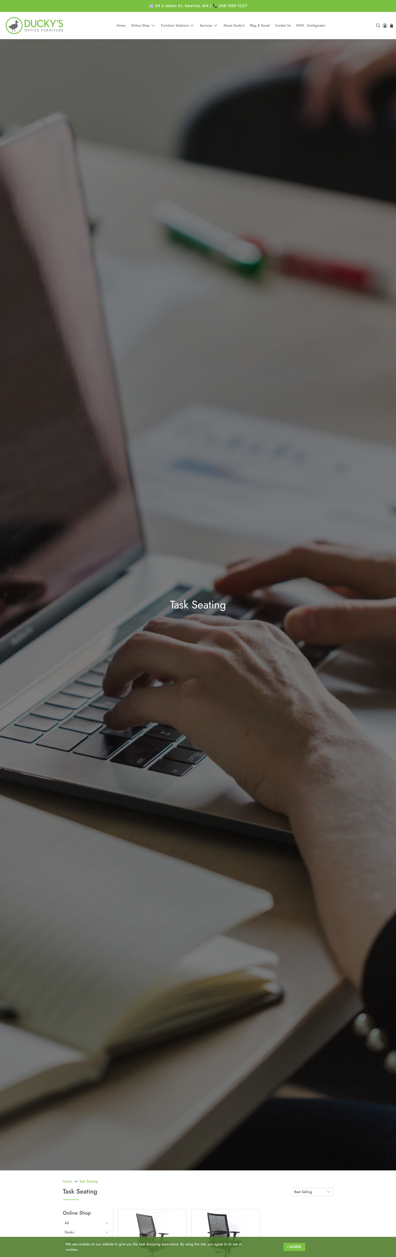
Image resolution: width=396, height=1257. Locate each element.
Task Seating (88, 1181)
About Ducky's (234, 25)
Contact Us (283, 25)
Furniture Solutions (175, 25)
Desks (69, 1232)
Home (121, 25)
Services (206, 25)
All (67, 1223)
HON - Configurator (310, 25)
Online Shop (140, 25)
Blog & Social (260, 25)
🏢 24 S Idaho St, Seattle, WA (179, 5)
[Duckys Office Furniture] (35, 26)
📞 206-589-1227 (230, 5)
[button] (86, 1223)
